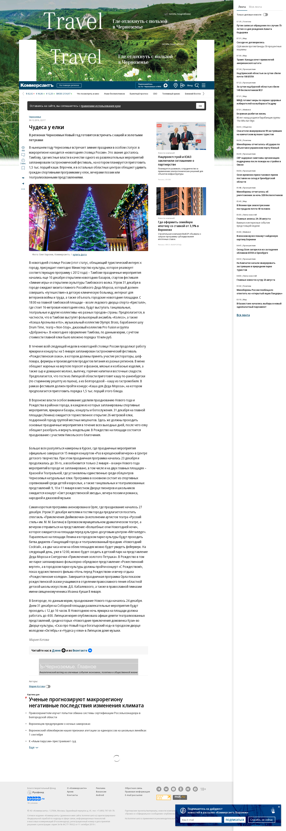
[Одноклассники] (180, 789)
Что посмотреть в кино (88, 93)
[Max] (195, 789)
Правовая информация (137, 791)
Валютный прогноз (139, 93)
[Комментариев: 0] (23, 154)
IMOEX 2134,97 (63, 93)
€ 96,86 (39, 93)
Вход (190, 85)
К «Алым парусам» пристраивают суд (52, 741)
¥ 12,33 (49, 93)
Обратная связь (133, 788)
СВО (155, 93)
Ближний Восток (193, 93)
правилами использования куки (101, 106)
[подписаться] (49, 686)
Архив (70, 791)
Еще (31, 747)
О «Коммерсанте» (77, 788)
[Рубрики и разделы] (203, 85)
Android (100, 795)
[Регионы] (175, 85)
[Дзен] (173, 789)
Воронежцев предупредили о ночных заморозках (59, 724)
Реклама (100, 788)
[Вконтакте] (166, 789)
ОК (200, 106)
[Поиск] (196, 85)
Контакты (72, 795)
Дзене (56, 650)
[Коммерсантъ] (37, 85)
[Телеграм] (158, 789)
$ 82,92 (29, 93)
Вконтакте (80, 650)
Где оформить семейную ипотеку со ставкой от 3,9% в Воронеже (178, 226)
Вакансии (101, 791)
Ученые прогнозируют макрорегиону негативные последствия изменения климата (86, 702)
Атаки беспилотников (114, 93)
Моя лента (255, 7)
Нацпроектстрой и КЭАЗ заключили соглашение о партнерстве (176, 160)
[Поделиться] (23, 177)
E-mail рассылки (133, 795)
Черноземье (35, 116)
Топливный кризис (171, 93)
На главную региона (69, 85)
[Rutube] (188, 789)
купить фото (80, 254)
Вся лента (243, 315)
